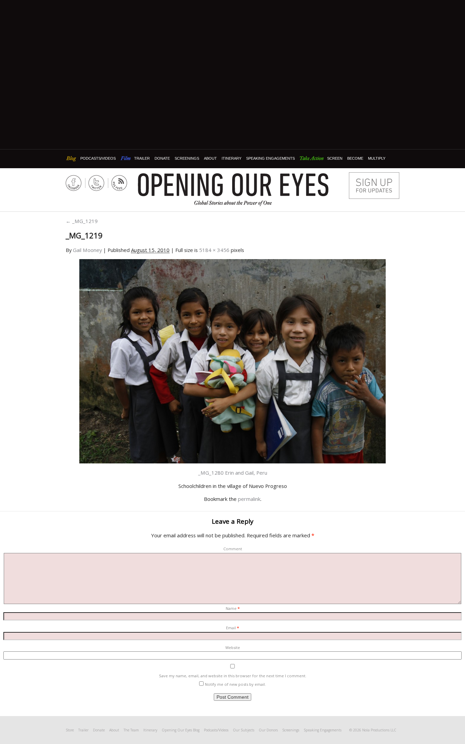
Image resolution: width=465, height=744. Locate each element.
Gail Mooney (87, 250)
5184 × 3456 (214, 250)
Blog (72, 158)
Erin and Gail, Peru (246, 472)
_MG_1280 (211, 472)
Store (70, 730)
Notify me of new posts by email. (235, 684)
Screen (334, 158)
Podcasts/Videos (98, 158)
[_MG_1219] (232, 360)
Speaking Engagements (270, 158)
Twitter (97, 183)
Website (232, 647)
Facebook (74, 183)
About (210, 158)
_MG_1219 (82, 221)
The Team (131, 730)
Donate (162, 158)
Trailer (142, 158)
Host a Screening (374, 185)
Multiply (376, 158)
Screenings (187, 158)
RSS (119, 183)
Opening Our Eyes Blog (180, 730)
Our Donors (268, 730)
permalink (249, 498)
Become (355, 158)
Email (232, 627)
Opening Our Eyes (233, 184)
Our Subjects (243, 730)
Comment (232, 548)
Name (233, 608)
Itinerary (231, 158)
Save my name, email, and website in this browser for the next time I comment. (232, 675)
